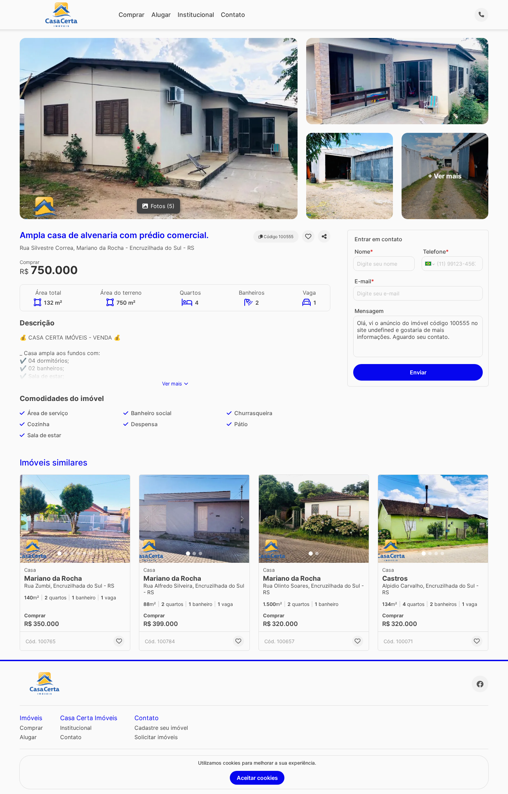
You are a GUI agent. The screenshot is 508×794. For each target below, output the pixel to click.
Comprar (131, 14)
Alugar (161, 14)
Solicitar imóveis (156, 737)
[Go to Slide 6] (90, 553)
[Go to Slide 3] (72, 553)
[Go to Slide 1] (59, 553)
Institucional (196, 14)
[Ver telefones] (481, 15)
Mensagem (369, 310)
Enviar (418, 372)
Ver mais (172, 383)
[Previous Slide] (27, 519)
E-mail (364, 281)
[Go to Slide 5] (84, 553)
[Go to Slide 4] (78, 553)
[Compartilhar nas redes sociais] (324, 236)
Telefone (436, 251)
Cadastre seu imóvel (161, 727)
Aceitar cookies (257, 777)
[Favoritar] (308, 236)
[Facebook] (480, 684)
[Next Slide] (122, 519)
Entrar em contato (378, 239)
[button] (75, 519)
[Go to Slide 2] (65, 553)
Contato (233, 14)
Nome (364, 251)
